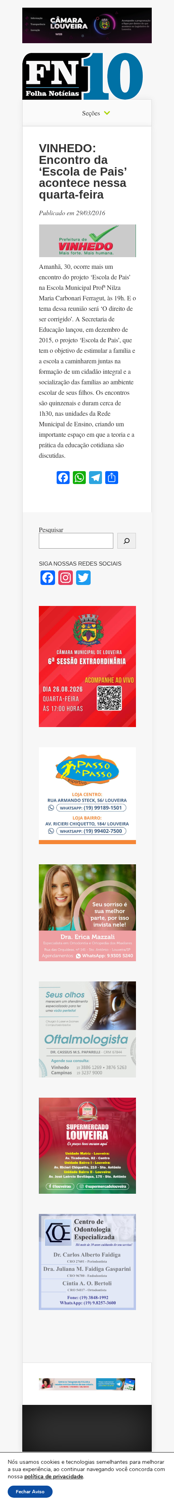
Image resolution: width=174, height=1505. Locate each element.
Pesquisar (51, 529)
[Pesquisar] (126, 541)
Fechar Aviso (30, 1491)
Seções (91, 113)
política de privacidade (53, 1476)
